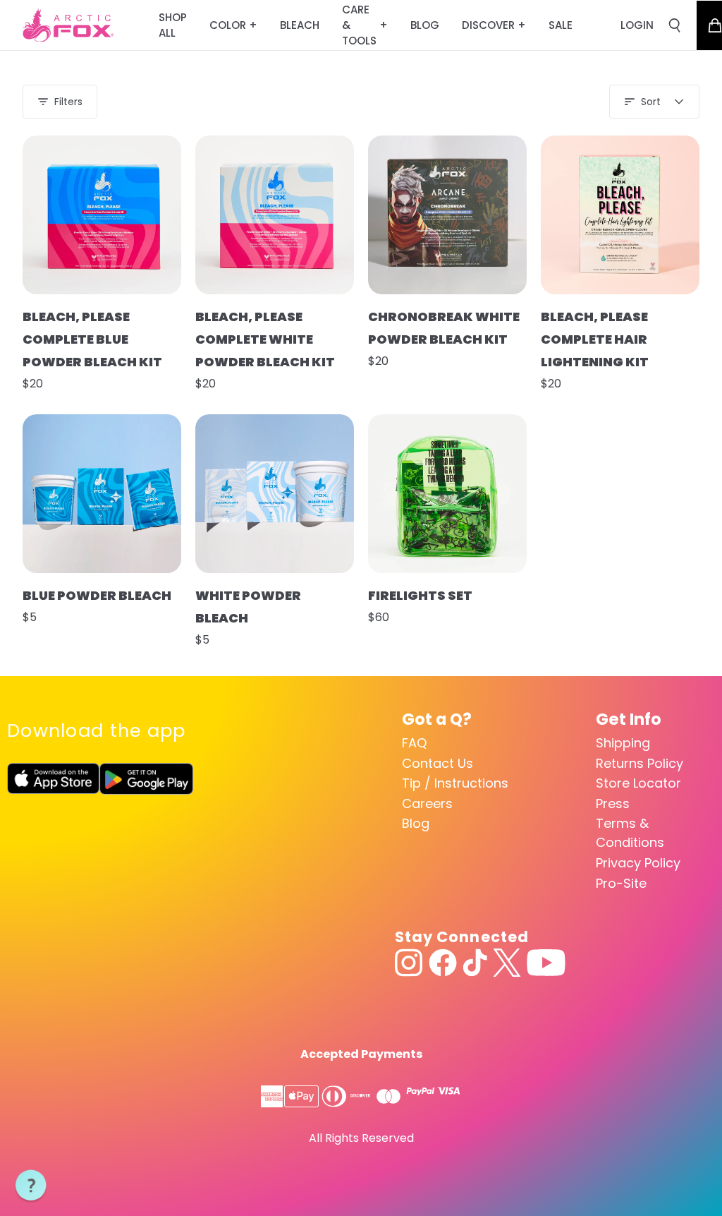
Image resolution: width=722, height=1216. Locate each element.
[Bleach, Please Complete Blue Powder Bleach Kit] (102, 215)
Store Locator (638, 783)
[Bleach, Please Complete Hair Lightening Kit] (620, 215)
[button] (31, 1185)
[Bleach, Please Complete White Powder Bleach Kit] (274, 215)
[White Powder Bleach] (274, 493)
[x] (507, 963)
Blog (415, 823)
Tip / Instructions (455, 783)
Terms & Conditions (630, 832)
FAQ (414, 743)
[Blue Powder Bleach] (102, 493)
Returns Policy (639, 763)
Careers (427, 803)
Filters (68, 102)
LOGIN (637, 25)
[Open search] (675, 25)
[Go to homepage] (68, 25)
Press (613, 803)
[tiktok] (475, 963)
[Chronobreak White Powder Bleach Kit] (447, 215)
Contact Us (437, 763)
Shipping (623, 743)
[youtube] (546, 963)
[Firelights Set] (447, 493)
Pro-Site (621, 883)
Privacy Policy (638, 863)
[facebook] (443, 963)
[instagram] (409, 963)
